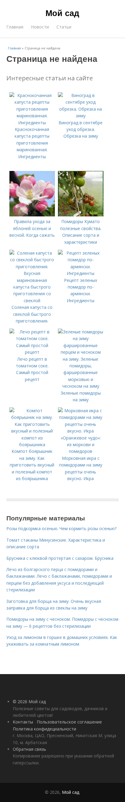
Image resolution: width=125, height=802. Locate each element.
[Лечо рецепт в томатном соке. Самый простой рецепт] (32, 352)
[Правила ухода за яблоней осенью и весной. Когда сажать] (32, 215)
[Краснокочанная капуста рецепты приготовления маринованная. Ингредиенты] (32, 122)
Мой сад (62, 12)
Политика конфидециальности (44, 729)
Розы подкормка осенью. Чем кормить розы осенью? (61, 528)
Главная (14, 27)
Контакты (23, 722)
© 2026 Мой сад (29, 701)
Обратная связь (29, 749)
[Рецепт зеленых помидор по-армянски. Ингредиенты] (80, 273)
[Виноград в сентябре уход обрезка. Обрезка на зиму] (80, 116)
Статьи (63, 27)
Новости (40, 27)
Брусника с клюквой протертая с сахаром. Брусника (59, 558)
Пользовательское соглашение (69, 722)
